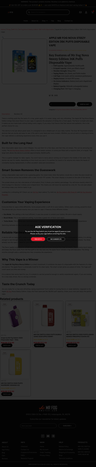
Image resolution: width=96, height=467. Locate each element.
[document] (48, 233)
